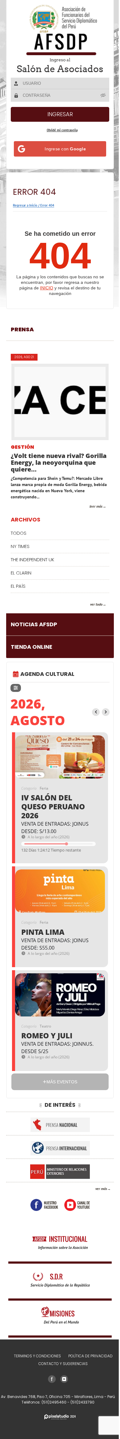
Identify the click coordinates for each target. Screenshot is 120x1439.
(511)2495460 (54, 1402)
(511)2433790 (82, 1402)
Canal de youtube (77, 1205)
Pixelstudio (60, 1417)
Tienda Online (31, 647)
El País (18, 586)
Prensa (22, 329)
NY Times (20, 546)
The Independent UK (32, 559)
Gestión (22, 447)
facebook (44, 1205)
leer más (96, 506)
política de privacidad (90, 1356)
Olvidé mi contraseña (62, 130)
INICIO (46, 287)
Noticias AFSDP (34, 624)
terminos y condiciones (37, 1356)
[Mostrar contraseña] (103, 95)
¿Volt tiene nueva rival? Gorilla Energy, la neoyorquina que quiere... (58, 462)
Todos (18, 533)
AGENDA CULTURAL (47, 674)
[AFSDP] (60, 29)
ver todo (96, 604)
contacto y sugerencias (63, 1363)
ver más (101, 1189)
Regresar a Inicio (25, 205)
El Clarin (21, 573)
